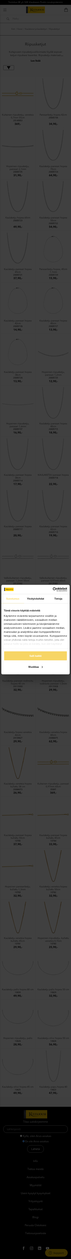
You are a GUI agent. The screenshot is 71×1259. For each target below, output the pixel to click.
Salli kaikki (35, 655)
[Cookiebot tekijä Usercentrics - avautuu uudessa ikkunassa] (52, 589)
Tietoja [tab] (58, 598)
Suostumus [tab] (12, 598)
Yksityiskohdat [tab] (35, 598)
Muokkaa (33, 666)
